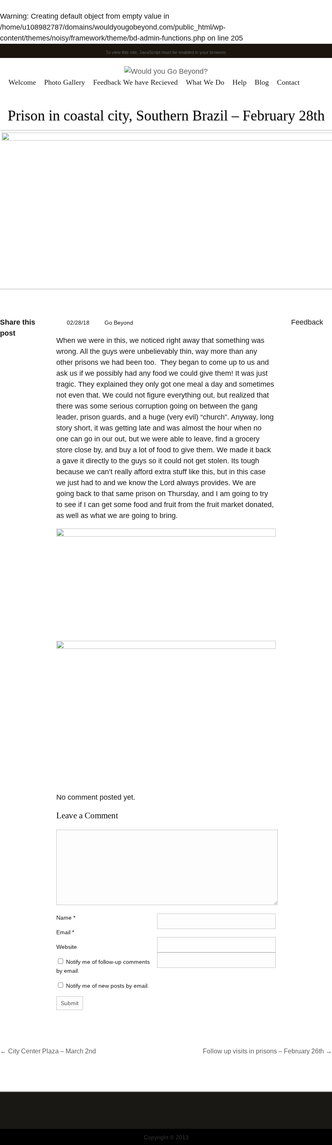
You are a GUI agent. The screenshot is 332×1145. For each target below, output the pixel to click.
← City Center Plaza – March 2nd (48, 1051)
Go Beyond (118, 322)
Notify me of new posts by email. (107, 985)
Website (66, 947)
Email (63, 932)
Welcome (22, 82)
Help (239, 82)
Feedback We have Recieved (135, 82)
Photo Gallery (64, 82)
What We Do (205, 82)
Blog (262, 82)
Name (65, 917)
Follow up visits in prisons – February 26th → (267, 1051)
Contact (288, 82)
